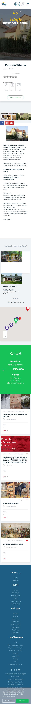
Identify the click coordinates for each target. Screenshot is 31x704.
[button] (20, 319)
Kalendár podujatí (15, 601)
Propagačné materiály (15, 650)
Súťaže (15, 598)
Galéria (12, 90)
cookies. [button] (12, 696)
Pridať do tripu (15, 97)
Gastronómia (16, 622)
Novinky (15, 590)
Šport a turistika (15, 624)
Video (15, 662)
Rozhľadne (15, 630)
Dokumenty (15, 656)
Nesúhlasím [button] (8, 701)
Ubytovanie (15, 619)
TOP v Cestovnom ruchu (15, 645)
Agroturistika (15, 633)
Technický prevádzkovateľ (15, 679)
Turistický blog (15, 604)
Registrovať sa (15, 4)
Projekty (15, 659)
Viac (4, 431)
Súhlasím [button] (22, 701)
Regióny (15, 580)
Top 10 (16, 577)
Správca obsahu (15, 676)
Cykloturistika (15, 595)
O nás (15, 642)
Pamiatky (15, 613)
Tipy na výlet (15, 593)
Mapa (6, 90)
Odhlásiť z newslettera (15, 664)
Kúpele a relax (15, 627)
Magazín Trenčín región (15, 648)
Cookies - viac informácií (15, 682)
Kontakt (19, 90)
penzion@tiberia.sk (15, 365)
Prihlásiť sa (19, 4)
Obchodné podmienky (15, 685)
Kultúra (15, 616)
